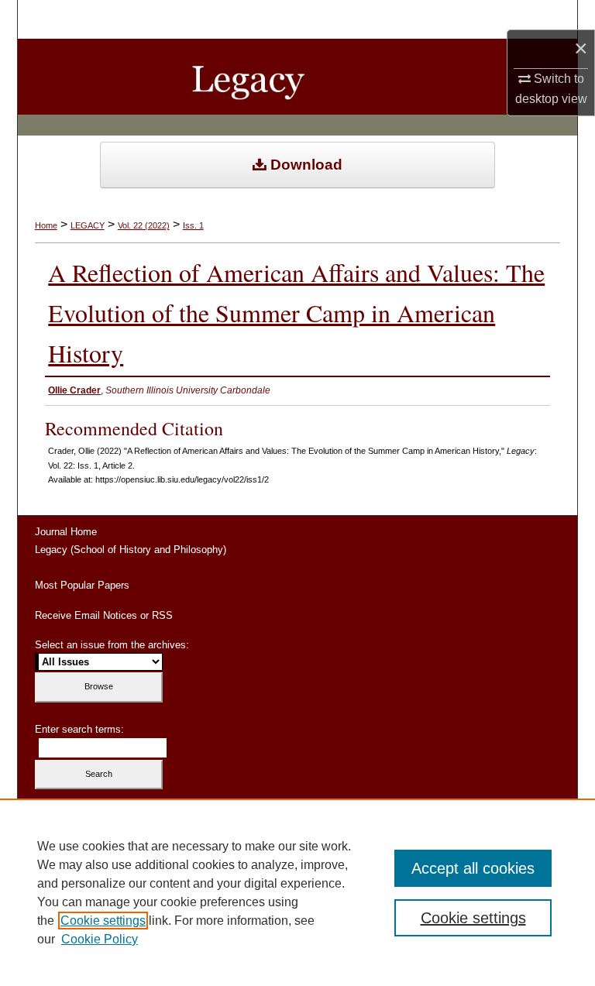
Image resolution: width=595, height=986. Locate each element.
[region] (297, 892)
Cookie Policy (99, 939)
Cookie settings (103, 920)
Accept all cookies (473, 868)
